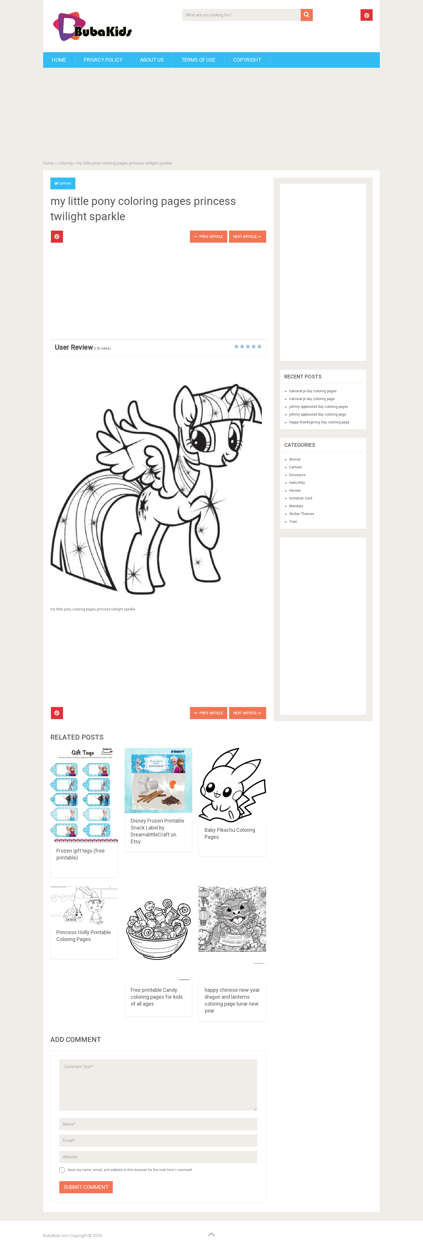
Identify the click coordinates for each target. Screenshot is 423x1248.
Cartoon (64, 183)
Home (59, 60)
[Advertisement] (211, 115)
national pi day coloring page (312, 399)
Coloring (65, 163)
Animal (294, 459)
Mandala (296, 506)
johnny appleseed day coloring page (317, 414)
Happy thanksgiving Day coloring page (319, 422)
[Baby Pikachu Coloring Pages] (232, 785)
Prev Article (211, 237)
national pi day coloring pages (313, 391)
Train (293, 522)
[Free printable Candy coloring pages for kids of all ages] (158, 934)
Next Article (245, 237)
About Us (152, 60)
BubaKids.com (56, 1235)
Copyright (247, 60)
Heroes (295, 491)
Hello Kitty (297, 483)
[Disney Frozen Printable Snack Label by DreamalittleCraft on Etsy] (158, 780)
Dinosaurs (297, 475)
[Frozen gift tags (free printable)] (84, 795)
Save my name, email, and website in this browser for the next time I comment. (130, 1170)
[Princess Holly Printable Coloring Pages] (84, 905)
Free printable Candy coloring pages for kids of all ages (157, 997)
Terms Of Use (198, 60)
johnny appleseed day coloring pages (318, 407)
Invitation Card (300, 498)
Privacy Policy (103, 60)
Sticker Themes (301, 514)
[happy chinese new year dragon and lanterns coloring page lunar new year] (232, 934)
